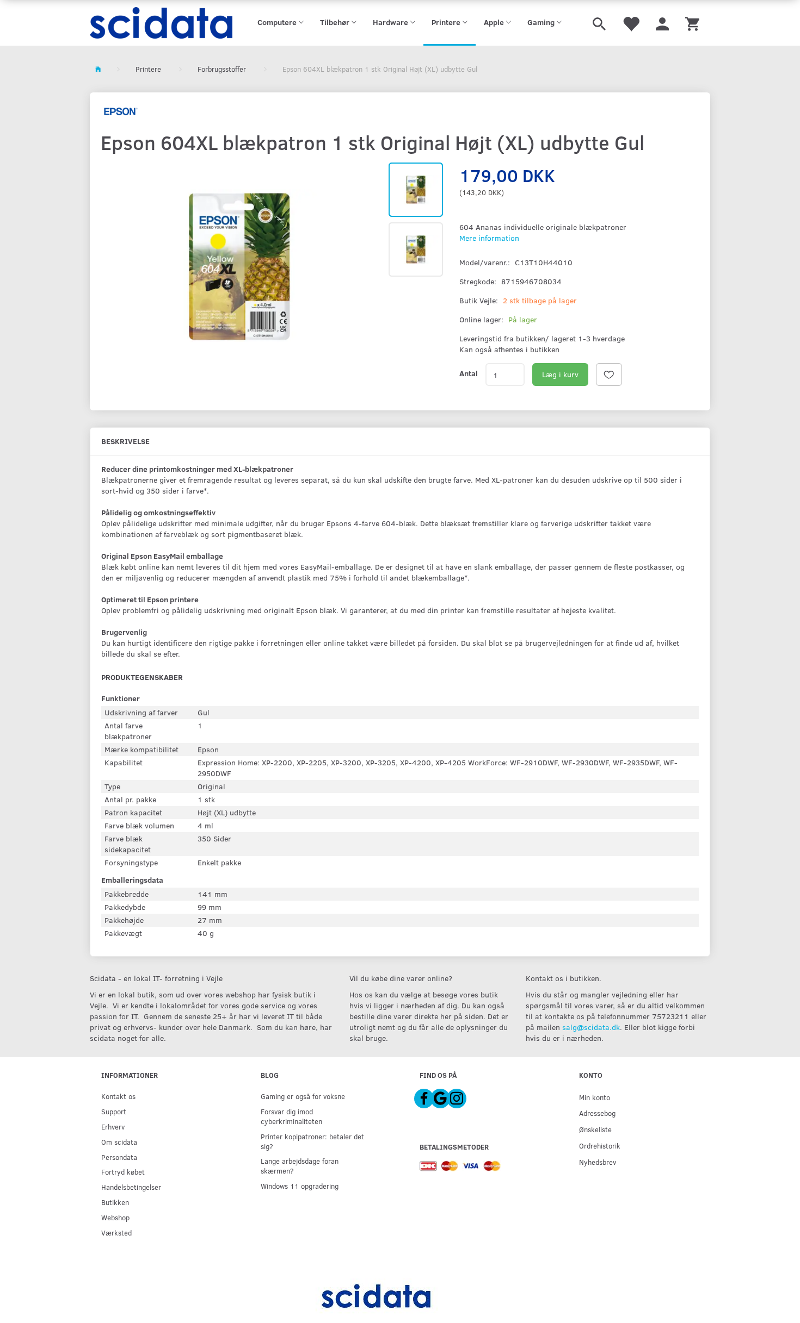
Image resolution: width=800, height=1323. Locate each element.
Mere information (489, 238)
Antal (468, 373)
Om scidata (119, 1141)
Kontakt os (118, 1096)
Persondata (119, 1157)
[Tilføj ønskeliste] (609, 374)
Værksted (116, 1232)
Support (113, 1111)
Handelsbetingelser (131, 1186)
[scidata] (161, 23)
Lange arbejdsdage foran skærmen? (300, 1165)
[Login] (662, 23)
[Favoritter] (631, 23)
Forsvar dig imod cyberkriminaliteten (291, 1116)
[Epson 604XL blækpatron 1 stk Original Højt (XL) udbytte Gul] (239, 266)
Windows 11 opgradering (300, 1185)
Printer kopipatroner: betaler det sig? (312, 1141)
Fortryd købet (123, 1171)
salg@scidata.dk (591, 1027)
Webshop (115, 1217)
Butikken (115, 1202)
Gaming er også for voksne (303, 1096)
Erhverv (113, 1126)
